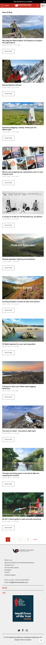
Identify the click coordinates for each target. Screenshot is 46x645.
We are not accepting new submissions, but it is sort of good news (22, 173)
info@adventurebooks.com (18, 582)
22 (28, 539)
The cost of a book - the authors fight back (19, 431)
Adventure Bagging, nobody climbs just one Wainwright (19, 128)
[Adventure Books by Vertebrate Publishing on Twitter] (19, 631)
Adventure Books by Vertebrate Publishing (24, 637)
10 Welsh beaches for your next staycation (19, 344)
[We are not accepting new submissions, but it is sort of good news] (23, 158)
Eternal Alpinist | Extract (11, 85)
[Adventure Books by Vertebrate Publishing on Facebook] (23, 631)
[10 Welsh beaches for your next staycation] (23, 330)
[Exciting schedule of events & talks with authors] (23, 287)
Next (35, 539)
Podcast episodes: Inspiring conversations (18, 259)
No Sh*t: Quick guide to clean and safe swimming (21, 519)
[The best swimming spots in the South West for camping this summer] (23, 459)
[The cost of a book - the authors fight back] (23, 417)
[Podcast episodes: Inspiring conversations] (23, 245)
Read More (8, 51)
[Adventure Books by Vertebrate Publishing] (23, 5)
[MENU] (1, 5)
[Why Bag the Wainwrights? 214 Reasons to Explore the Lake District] (23, 26)
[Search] (38, 5)
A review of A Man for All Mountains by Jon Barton (22, 217)
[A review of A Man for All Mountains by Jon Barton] (23, 202)
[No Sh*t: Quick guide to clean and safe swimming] (23, 504)
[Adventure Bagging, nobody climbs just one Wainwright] (23, 113)
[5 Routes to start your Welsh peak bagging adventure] (23, 372)
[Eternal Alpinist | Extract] (23, 71)
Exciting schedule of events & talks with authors (21, 302)
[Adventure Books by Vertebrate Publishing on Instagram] (26, 631)
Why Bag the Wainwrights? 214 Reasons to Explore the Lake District (22, 41)
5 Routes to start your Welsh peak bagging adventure (19, 387)
